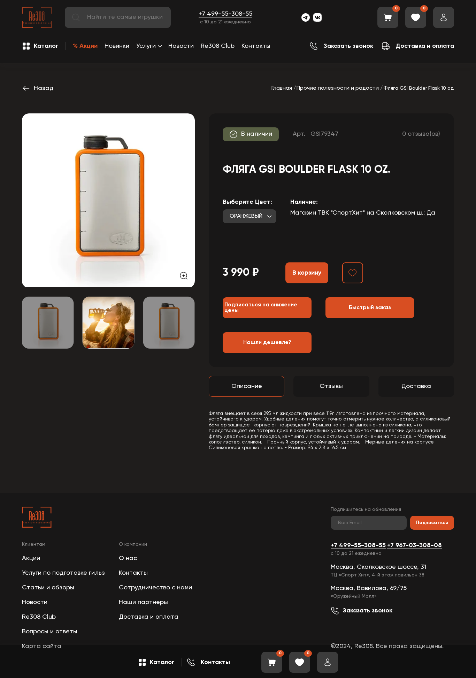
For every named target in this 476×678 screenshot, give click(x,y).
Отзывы (331, 386)
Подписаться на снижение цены (260, 307)
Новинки (117, 46)
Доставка (416, 386)
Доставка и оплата (148, 617)
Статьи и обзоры (48, 587)
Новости (181, 46)
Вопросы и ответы (49, 631)
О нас (128, 558)
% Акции (85, 46)
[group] (108, 200)
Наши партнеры (143, 602)
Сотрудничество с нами (155, 587)
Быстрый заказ (370, 308)
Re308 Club (218, 46)
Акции (31, 558)
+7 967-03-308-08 (414, 545)
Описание (246, 386)
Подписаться (432, 522)
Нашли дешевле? (267, 342)
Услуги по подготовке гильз (63, 573)
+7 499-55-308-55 (225, 14)
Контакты (255, 46)
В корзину (306, 273)
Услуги (146, 46)
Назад (44, 88)
